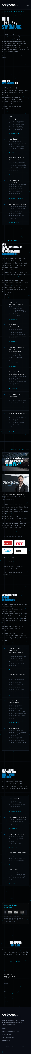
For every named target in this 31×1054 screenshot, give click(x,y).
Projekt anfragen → (15, 961)
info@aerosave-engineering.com (13, 986)
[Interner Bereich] (2, 1048)
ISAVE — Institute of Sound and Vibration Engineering (13, 567)
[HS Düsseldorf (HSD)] (19, 543)
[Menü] (27, 5)
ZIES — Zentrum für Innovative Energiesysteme (12, 573)
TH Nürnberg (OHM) (8, 557)
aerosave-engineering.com (12, 994)
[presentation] (15, 912)
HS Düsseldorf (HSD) (9, 561)
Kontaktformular (6, 1040)
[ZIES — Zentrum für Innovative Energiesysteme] (20, 550)
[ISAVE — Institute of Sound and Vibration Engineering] (7, 550)
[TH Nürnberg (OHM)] (7, 543)
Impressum (4, 1051)
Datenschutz (12, 1051)
